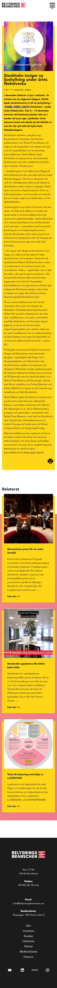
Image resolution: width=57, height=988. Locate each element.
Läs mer (11, 596)
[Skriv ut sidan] (50, 461)
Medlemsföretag (28, 951)
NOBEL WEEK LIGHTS (17, 107)
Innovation (28, 930)
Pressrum (28, 956)
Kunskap (28, 936)
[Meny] (52, 5)
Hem (28, 925)
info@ (28, 903)
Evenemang (18, 89)
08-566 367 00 (26, 885)
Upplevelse (28, 941)
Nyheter (28, 89)
